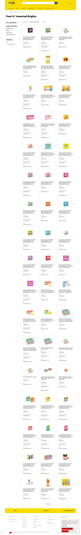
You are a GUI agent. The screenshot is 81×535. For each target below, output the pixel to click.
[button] (73, 531)
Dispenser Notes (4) (10, 28)
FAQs (15, 510)
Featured (24, 519)
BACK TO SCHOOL (49, 8)
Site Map (35, 527)
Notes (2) (8, 30)
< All (7, 42)
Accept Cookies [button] (65, 531)
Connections (24, 521)
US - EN (68, 3)
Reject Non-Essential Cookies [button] (67, 528)
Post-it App (11, 521)
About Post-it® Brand (51, 519)
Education (24, 527)
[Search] (56, 3)
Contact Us (45, 510)
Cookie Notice (64, 526)
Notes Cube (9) (9, 32)
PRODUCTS (11, 8)
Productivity (24, 523)
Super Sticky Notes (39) (10, 34)
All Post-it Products (12, 519)
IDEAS (17, 8)
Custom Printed (38, 525)
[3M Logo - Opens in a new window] (11, 3)
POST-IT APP (40, 8)
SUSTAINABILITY (31, 8)
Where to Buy (36, 519)
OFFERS (23, 8)
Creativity (24, 525)
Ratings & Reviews (50, 523)
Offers (48, 521)
